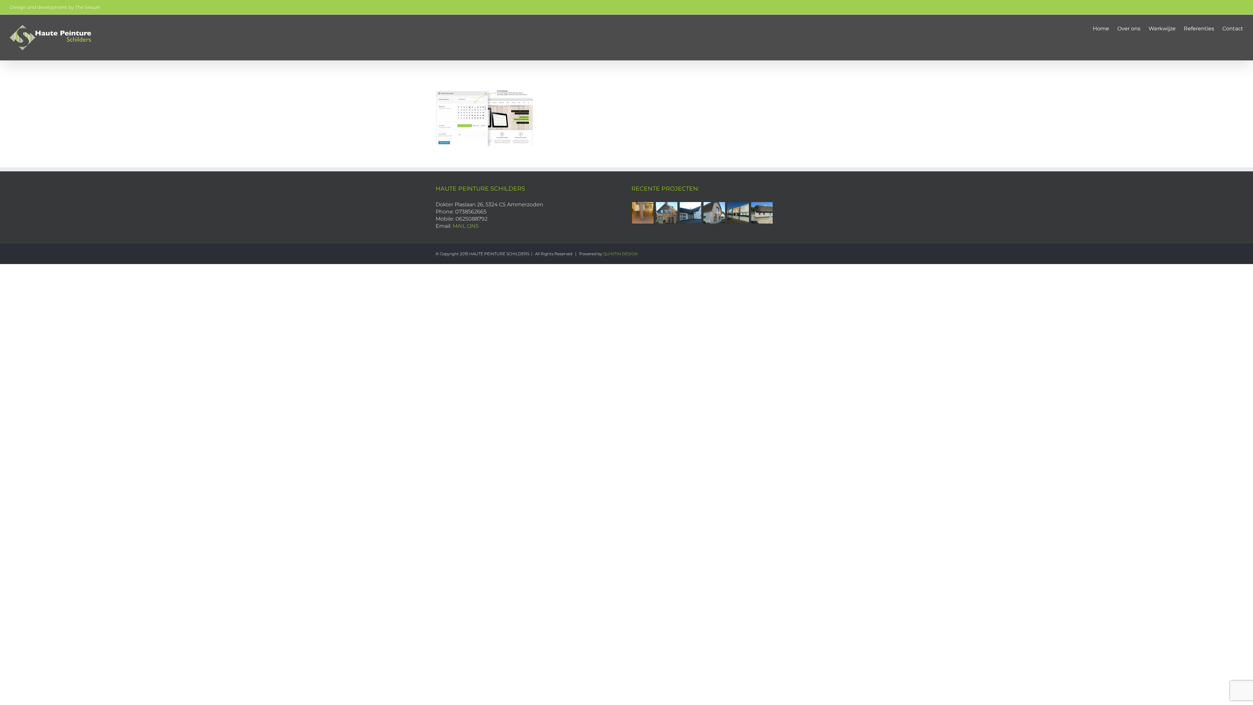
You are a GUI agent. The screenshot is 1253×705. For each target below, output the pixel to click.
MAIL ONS (466, 226)
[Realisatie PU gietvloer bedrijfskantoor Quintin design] (642, 213)
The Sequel (87, 7)
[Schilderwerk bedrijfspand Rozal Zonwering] (738, 213)
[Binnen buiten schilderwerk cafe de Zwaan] (690, 213)
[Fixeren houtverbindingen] (761, 213)
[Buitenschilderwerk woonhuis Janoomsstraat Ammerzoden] (714, 213)
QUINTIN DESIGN (620, 253)
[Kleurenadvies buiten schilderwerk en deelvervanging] (666, 213)
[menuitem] (1105, 28)
